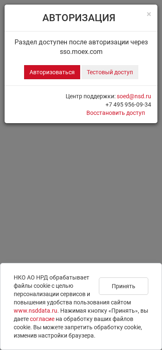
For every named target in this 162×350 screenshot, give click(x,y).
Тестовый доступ (110, 72)
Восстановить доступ (115, 112)
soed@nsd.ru (134, 96)
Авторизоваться (52, 72)
